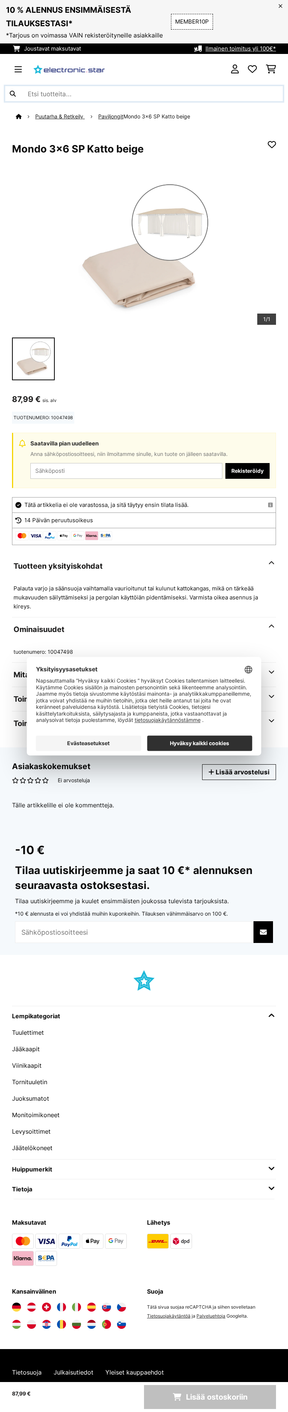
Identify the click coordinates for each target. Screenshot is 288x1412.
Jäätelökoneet (32, 1148)
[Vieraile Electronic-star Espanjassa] (91, 1307)
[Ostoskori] (271, 69)
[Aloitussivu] (25, 117)
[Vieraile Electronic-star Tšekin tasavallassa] (121, 1307)
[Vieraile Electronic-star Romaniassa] (61, 1324)
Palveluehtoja (210, 1316)
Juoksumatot (30, 1098)
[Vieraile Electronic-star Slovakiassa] (106, 1307)
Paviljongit (110, 117)
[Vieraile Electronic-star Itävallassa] (31, 1307)
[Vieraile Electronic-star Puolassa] (31, 1324)
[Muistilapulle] (272, 144)
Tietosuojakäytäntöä (168, 1316)
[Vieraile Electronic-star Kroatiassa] (46, 1324)
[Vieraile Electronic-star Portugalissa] (106, 1324)
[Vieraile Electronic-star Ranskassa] (61, 1307)
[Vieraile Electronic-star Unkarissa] (16, 1324)
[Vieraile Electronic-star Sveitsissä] (46, 1307)
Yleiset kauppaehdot (134, 1372)
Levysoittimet (31, 1131)
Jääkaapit (26, 1049)
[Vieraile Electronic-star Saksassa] (16, 1307)
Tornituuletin (29, 1082)
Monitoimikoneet (36, 1115)
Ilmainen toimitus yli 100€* (241, 48)
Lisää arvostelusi (242, 772)
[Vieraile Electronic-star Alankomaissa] (91, 1324)
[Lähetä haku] (13, 93)
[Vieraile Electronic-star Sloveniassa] (121, 1324)
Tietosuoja (27, 1372)
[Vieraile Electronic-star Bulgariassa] (76, 1324)
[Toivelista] (252, 69)
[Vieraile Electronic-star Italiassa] (76, 1307)
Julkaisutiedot (73, 1372)
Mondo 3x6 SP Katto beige (156, 117)
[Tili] (235, 69)
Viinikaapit (27, 1065)
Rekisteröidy (247, 471)
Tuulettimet (28, 1032)
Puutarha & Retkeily (60, 117)
